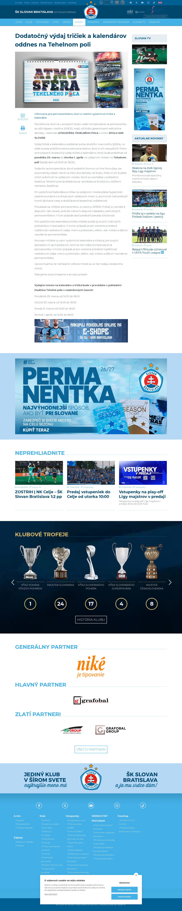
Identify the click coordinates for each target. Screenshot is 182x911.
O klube (46, 835)
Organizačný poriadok (47, 871)
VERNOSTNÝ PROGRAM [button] (116, 22)
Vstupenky (88, 487)
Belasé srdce (60, 2)
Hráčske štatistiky (25, 828)
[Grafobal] (91, 700)
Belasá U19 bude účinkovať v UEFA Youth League (149, 251)
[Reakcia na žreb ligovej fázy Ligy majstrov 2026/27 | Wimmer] (149, 153)
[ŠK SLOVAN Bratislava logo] (91, 10)
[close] (136, 875)
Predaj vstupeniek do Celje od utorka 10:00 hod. (88, 494)
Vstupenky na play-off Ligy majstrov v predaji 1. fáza (142, 494)
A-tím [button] (56, 22)
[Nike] (91, 667)
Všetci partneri (91, 749)
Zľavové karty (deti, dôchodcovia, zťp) (76, 837)
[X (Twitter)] (136, 2)
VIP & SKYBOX (76, 831)
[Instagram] (148, 2)
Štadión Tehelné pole (52, 865)
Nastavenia (124, 883)
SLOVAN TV (139, 22)
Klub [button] (29, 22)
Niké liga (149, 209)
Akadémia (93, 22)
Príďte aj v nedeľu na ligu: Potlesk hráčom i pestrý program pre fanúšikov (148, 215)
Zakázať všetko (125, 890)
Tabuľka (20, 845)
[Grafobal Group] (110, 730)
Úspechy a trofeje (51, 824)
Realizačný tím (23, 824)
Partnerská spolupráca (47, 859)
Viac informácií (50, 894)
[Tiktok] (154, 2)
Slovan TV (150, 164)
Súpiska (20, 820)
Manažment (48, 839)
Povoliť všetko (124, 897)
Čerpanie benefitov (104, 858)
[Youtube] (142, 2)
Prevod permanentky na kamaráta (78, 874)
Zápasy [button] (67, 22)
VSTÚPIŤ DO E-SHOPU (127, 822)
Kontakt (46, 842)
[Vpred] (170, 582)
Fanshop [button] (154, 22)
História (46, 820)
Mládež (149, 245)
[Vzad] (12, 582)
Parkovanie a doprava (79, 854)
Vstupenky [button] (42, 22)
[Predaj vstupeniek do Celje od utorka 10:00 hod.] (91, 473)
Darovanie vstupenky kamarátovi (77, 867)
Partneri (46, 854)
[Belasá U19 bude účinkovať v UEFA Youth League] (149, 234)
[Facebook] (130, 2)
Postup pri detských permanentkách (103, 849)
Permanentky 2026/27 (74, 826)
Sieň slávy (47, 828)
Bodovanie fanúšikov (104, 855)
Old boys (47, 831)
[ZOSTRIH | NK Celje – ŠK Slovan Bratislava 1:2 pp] (39, 473)
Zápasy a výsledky (25, 842)
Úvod (18, 22)
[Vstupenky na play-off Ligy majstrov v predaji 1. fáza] (143, 473)
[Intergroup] (71, 730)
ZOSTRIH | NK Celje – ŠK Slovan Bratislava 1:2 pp (38, 494)
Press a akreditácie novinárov (50, 848)
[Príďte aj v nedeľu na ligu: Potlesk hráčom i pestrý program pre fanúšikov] (149, 198)
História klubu (91, 620)
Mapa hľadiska (75, 850)
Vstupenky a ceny (77, 820)
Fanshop (72, 2)
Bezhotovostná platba (75, 844)
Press (26, 2)
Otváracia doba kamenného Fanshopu (129, 830)
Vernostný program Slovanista (77, 859)
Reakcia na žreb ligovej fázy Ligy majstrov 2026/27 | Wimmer (147, 169)
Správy (79, 22)
